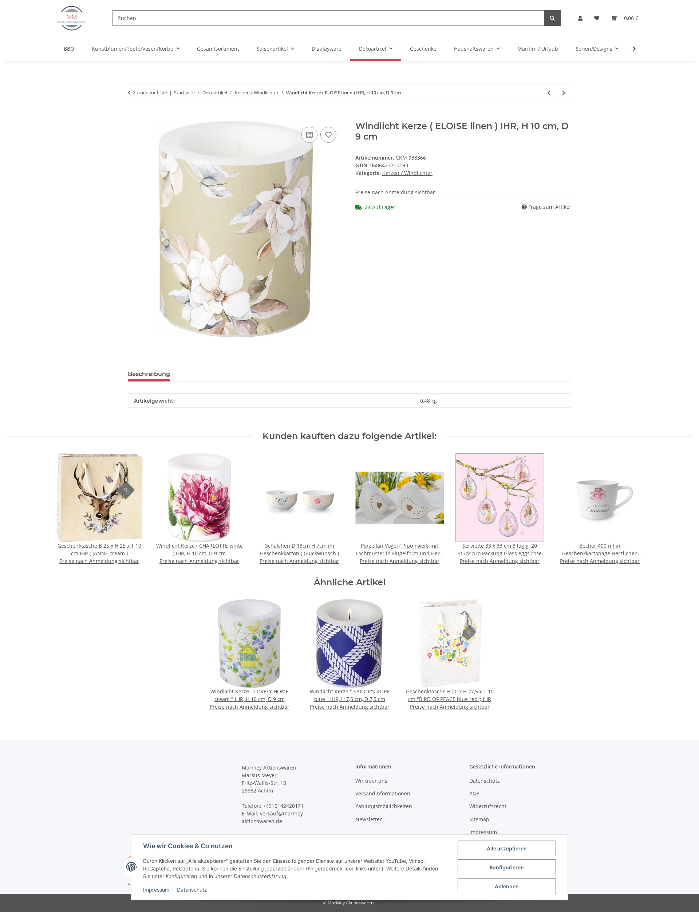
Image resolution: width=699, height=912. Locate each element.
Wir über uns (371, 780)
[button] (580, 18)
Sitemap (479, 819)
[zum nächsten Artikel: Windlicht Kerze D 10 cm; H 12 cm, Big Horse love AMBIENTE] (563, 93)
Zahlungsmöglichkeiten (383, 806)
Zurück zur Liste (150, 92)
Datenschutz (192, 889)
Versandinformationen (382, 793)
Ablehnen (507, 886)
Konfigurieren (507, 867)
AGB (474, 793)
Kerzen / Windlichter (407, 172)
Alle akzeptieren (507, 848)
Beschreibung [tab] (149, 374)
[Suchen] (552, 18)
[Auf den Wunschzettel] (328, 135)
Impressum (156, 889)
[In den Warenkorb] (133, 117)
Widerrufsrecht (487, 806)
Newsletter (368, 819)
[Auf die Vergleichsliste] (309, 135)
